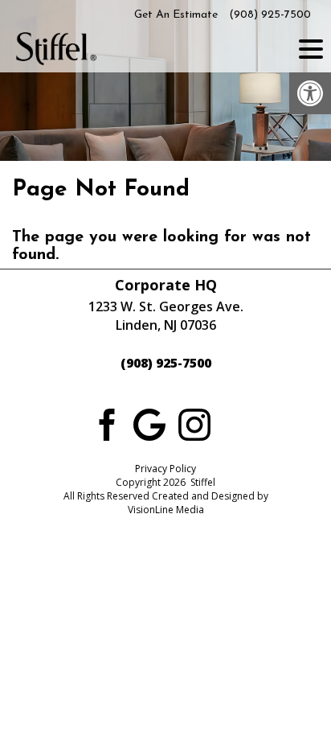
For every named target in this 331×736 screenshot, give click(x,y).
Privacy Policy (165, 468)
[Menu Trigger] (311, 48)
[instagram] (194, 423)
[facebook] (104, 423)
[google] (149, 423)
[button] (310, 93)
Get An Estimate (176, 15)
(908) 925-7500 (270, 15)
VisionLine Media (166, 509)
